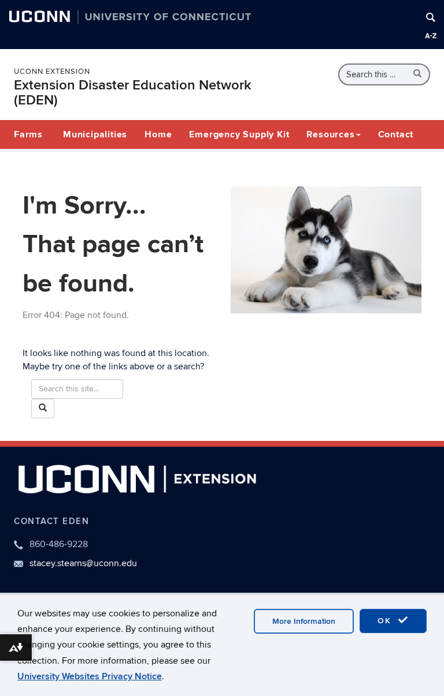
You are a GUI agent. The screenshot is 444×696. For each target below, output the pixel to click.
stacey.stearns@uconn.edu (83, 563)
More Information (303, 621)
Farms (28, 134)
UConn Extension (52, 71)
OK (386, 621)
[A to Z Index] (430, 36)
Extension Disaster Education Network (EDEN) (132, 92)
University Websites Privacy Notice (89, 676)
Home (158, 134)
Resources (330, 134)
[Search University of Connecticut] (430, 17)
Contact (396, 134)
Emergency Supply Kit (239, 134)
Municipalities (95, 134)
